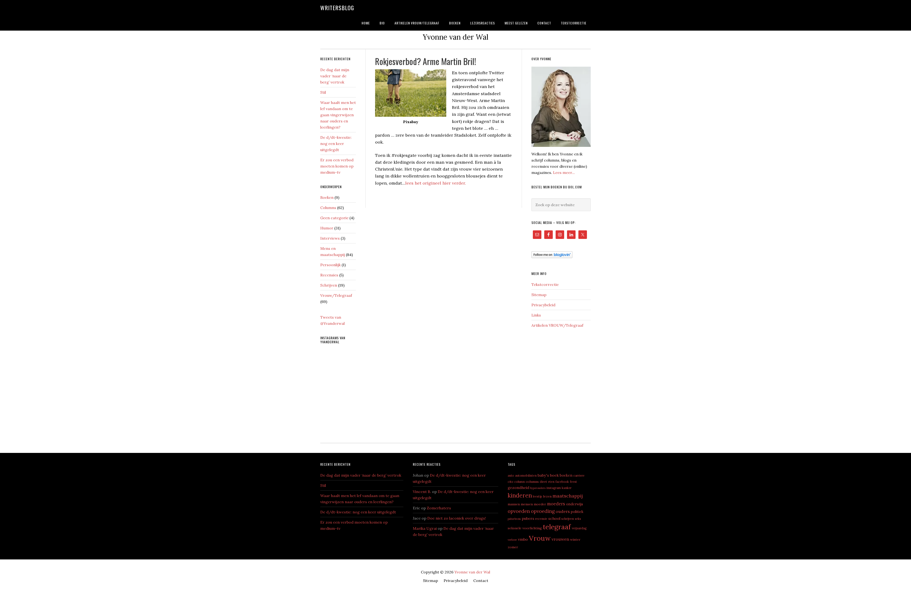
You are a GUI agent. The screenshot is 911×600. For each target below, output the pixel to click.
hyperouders (537, 488)
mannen (514, 504)
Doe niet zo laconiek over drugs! (456, 518)
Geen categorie (334, 217)
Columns (328, 207)
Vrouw (540, 538)
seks (578, 519)
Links (536, 315)
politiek (577, 511)
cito (510, 482)
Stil (323, 92)
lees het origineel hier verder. (435, 183)
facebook (562, 482)
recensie (541, 519)
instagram (553, 488)
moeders (556, 504)
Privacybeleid (543, 304)
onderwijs (574, 504)
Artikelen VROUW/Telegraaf (557, 325)
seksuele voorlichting (525, 528)
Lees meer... (564, 172)
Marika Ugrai (425, 528)
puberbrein (514, 519)
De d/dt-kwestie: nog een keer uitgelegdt (336, 143)
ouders (563, 511)
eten (551, 482)
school (554, 518)
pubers (528, 518)
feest (573, 482)
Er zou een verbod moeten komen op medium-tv (336, 166)
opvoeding (543, 511)
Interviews (330, 238)
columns (532, 481)
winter (575, 539)
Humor (326, 228)
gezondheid (518, 487)
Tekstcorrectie (545, 284)
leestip (537, 496)
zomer (513, 547)
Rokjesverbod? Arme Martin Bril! (425, 61)
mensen (527, 504)
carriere (579, 475)
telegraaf (557, 526)
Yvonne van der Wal (472, 572)
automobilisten (526, 475)
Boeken (327, 197)
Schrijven (328, 285)
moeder (540, 504)
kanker (567, 488)
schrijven (567, 519)
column (519, 482)
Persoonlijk (330, 264)
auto (511, 475)
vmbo (523, 539)
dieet (543, 482)
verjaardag (579, 528)
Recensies (329, 275)
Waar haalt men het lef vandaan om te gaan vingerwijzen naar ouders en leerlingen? (338, 115)
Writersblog (337, 7)
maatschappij (568, 496)
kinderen (520, 495)
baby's (543, 475)
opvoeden (519, 511)
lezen (547, 496)
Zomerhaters (439, 508)
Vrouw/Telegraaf (336, 295)
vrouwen (560, 539)
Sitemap (538, 294)
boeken (566, 475)
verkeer (512, 539)
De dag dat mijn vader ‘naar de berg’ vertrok (334, 75)
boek (554, 475)
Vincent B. (422, 491)
